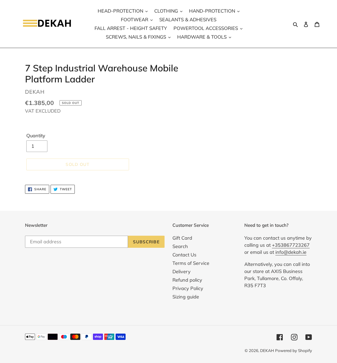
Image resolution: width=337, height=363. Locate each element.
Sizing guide (185, 297)
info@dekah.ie (290, 252)
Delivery (181, 272)
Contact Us (184, 255)
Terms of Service (190, 263)
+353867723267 (291, 245)
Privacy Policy (187, 288)
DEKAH (267, 350)
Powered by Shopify (293, 350)
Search (180, 246)
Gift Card (182, 238)
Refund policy (187, 280)
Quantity (35, 136)
